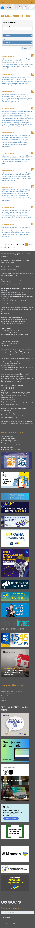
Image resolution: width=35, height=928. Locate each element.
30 (23, 244)
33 (32, 244)
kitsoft (20, 925)
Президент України (7, 437)
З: (3, 32)
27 (14, 244)
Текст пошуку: (7, 26)
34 (2, 247)
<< (2, 244)
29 (20, 244)
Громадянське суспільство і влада (12, 443)
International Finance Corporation (11, 692)
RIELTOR (3, 700)
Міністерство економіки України (11, 449)
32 (29, 244)
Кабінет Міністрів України (9, 441)
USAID (3, 689)
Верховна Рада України (8, 439)
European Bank (5, 696)
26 (11, 244)
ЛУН (2, 698)
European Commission (8, 694)
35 (5, 247)
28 (17, 244)
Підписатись (6, 917)
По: (4, 39)
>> (14, 247)
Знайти (25, 48)
